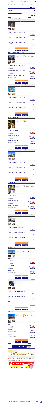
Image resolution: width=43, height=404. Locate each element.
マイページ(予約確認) (24, 1)
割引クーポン (28, 1)
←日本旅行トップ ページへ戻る (10, 371)
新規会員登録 (21, 1)
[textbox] (32, 1)
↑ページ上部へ (34, 371)
